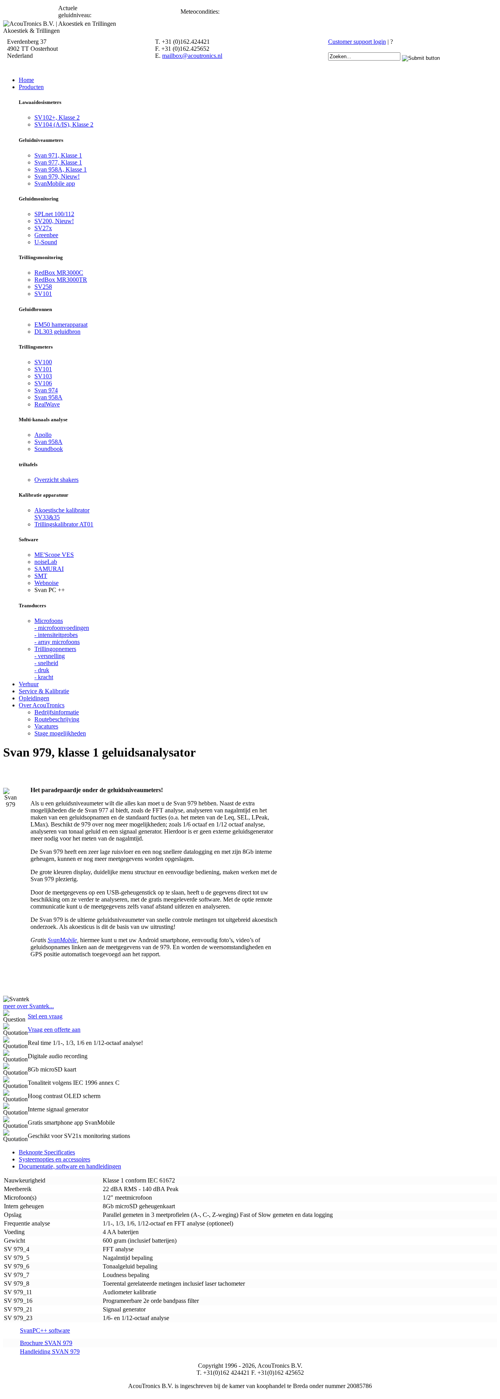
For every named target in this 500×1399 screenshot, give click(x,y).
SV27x (43, 228)
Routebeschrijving (56, 719)
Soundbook (48, 448)
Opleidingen (34, 698)
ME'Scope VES (54, 554)
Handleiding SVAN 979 (50, 1351)
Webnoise (46, 583)
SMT (40, 575)
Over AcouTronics (41, 705)
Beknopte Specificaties (47, 1152)
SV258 (43, 286)
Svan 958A (48, 397)
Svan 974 (46, 390)
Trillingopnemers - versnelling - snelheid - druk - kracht (55, 663)
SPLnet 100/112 (54, 214)
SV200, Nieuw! (54, 221)
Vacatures (46, 726)
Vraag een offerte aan (54, 1029)
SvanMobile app (54, 183)
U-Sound (45, 242)
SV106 (43, 383)
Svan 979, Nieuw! (57, 176)
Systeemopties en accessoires (54, 1159)
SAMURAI (49, 568)
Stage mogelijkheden (60, 733)
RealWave (47, 404)
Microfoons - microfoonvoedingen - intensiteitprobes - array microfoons (61, 631)
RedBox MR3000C (58, 272)
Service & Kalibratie (44, 691)
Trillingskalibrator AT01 (63, 524)
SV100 (43, 362)
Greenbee (46, 235)
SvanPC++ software (45, 1330)
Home (26, 80)
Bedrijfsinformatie (56, 712)
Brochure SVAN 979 (46, 1343)
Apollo (43, 434)
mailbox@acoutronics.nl (192, 55)
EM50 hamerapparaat (61, 324)
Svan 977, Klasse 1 (58, 162)
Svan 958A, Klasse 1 (60, 169)
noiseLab (45, 561)
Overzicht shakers (56, 479)
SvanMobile (62, 940)
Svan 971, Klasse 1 (58, 155)
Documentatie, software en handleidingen (70, 1166)
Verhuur (29, 684)
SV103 (43, 376)
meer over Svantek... (28, 1006)
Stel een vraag (45, 1016)
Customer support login (357, 41)
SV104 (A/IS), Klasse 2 (63, 124)
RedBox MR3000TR (60, 279)
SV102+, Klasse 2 (57, 117)
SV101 (43, 293)
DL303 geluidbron (57, 331)
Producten (31, 87)
